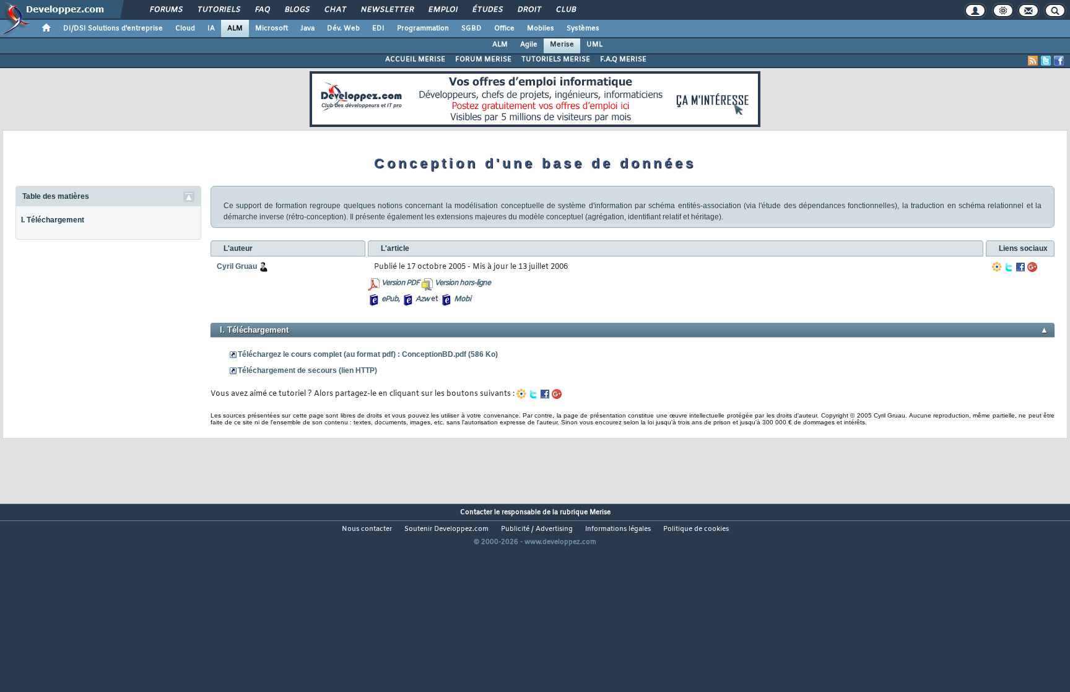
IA (211, 28)
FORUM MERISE (483, 59)
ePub (389, 299)
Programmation (423, 28)
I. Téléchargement (52, 220)
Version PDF (400, 283)
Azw (422, 299)
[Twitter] (1009, 267)
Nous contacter (367, 529)
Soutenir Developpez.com (446, 529)
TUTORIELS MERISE (555, 59)
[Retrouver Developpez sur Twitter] (1046, 61)
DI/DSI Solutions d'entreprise (113, 28)
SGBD (471, 28)
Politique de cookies (696, 529)
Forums (165, 10)
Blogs (296, 10)
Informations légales (618, 529)
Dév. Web (343, 28)
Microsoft (271, 28)
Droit (529, 10)
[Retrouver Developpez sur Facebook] (1059, 61)
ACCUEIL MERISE (415, 59)
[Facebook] (1020, 267)
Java (307, 28)
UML (594, 44)
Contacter (476, 512)
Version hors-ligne (462, 283)
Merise (562, 44)
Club (565, 10)
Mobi (462, 299)
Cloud (185, 28)
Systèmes (583, 28)
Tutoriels (218, 10)
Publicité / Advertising (537, 529)
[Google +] (1032, 267)
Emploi (442, 10)
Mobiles (540, 28)
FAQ (262, 10)
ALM (235, 28)
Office (504, 28)
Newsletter (386, 10)
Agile (528, 44)
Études (487, 10)
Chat (335, 10)
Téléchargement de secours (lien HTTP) (307, 370)
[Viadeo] (997, 267)
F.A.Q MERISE (623, 59)
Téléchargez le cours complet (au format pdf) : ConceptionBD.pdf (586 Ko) (368, 354)
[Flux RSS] (1033, 61)
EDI (378, 28)
